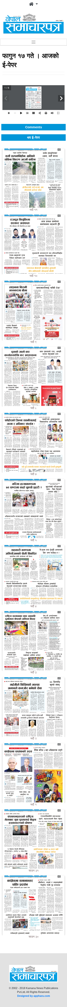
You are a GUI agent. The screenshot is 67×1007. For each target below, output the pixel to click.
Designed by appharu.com (33, 996)
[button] (33, 4)
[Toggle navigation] (33, 42)
